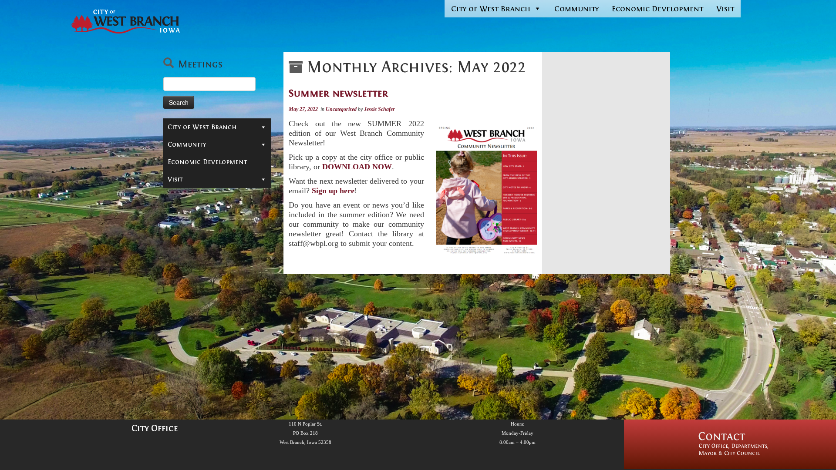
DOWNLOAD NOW (357, 166)
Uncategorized (342, 109)
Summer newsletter (338, 93)
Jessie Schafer (379, 109)
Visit (725, 8)
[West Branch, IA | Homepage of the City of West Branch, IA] (125, 22)
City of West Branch (490, 8)
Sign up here (333, 190)
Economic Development (657, 8)
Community (576, 8)
